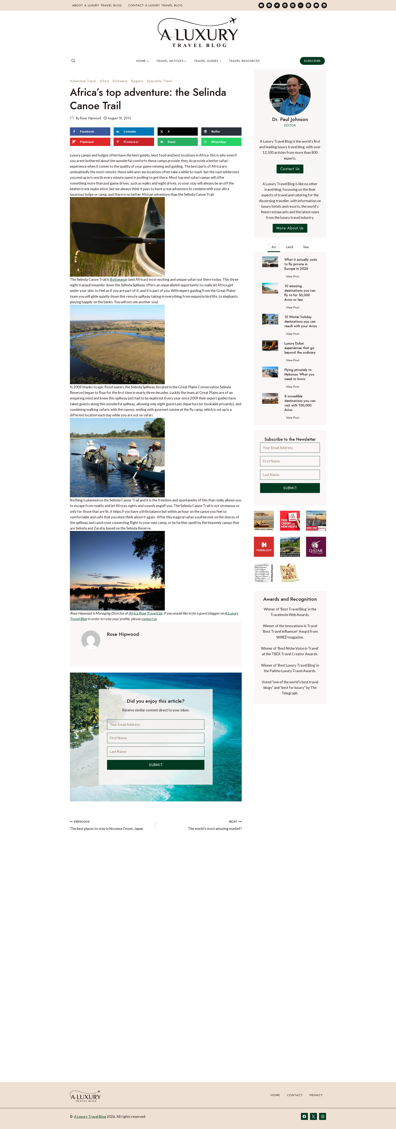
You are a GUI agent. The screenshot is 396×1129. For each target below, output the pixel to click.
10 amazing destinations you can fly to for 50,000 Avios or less (300, 293)
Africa (104, 81)
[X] (313, 1116)
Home (275, 1095)
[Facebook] (269, 5)
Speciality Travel (159, 81)
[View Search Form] (73, 61)
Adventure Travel (83, 81)
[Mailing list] (261, 5)
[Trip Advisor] (300, 5)
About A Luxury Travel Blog (97, 5)
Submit (156, 765)
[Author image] (72, 118)
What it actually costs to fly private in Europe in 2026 (300, 264)
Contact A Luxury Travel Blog (155, 5)
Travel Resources (244, 61)
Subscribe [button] (312, 61)
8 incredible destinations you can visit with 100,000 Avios (300, 403)
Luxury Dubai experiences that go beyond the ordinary (300, 348)
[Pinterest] (293, 5)
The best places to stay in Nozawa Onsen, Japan (106, 825)
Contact (295, 1095)
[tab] (274, 247)
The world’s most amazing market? (215, 825)
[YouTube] (316, 5)
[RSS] (324, 5)
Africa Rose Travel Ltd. (145, 613)
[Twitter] (277, 5)
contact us (149, 619)
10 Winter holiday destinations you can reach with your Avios (300, 321)
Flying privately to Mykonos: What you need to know (299, 374)
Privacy (316, 1095)
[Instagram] (308, 5)
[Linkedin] (285, 5)
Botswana (120, 81)
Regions (137, 81)
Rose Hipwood (90, 118)
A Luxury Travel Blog (90, 1116)
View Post (293, 277)
